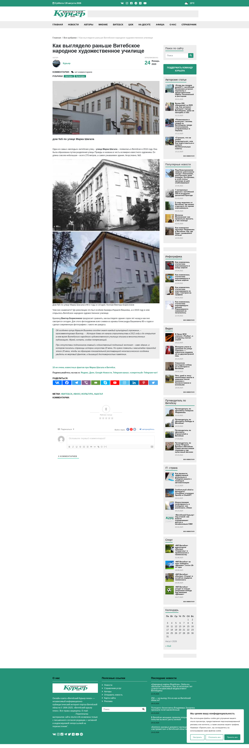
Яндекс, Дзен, (88, 373)
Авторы (88, 25)
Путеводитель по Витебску (175, 402)
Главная (58, 25)
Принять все (232, 737)
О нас (173, 25)
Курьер (66, 63)
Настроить (197, 737)
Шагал (99, 394)
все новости (188, 156)
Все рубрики (70, 38)
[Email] (95, 382)
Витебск (118, 25)
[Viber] (86, 382)
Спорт (169, 539)
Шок (130, 25)
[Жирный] (69, 446)
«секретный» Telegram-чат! (144, 373)
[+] (105, 447)
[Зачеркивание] (80, 446)
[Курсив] (73, 446)
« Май (168, 646)
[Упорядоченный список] (84, 446)
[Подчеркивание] (76, 446)
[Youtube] (114, 382)
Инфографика (173, 256)
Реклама (108, 701)
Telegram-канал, (121, 373)
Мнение (103, 25)
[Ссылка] (98, 446)
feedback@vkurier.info (64, 714)
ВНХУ (77, 394)
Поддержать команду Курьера (180, 69)
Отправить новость (113, 695)
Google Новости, (103, 373)
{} (102, 447)
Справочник (189, 25)
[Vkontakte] (57, 382)
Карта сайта (110, 698)
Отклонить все (214, 737)
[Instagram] (124, 382)
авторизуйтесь (148, 429)
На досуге (145, 25)
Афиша (160, 25)
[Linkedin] (134, 382)
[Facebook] (66, 382)
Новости (73, 25)
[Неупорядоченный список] (87, 446)
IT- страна (171, 467)
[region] (215, 726)
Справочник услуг (112, 688)
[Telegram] (76, 382)
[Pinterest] (143, 382)
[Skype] (105, 382)
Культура (80, 76)
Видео (169, 328)
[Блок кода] (95, 446)
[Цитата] (91, 446)
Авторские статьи (175, 79)
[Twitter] (153, 382)
